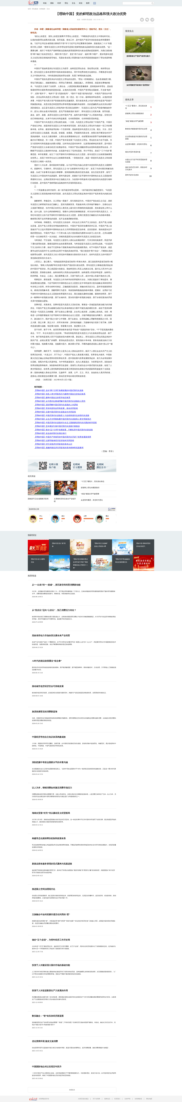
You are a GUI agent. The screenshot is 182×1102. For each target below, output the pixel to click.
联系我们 (117, 1099)
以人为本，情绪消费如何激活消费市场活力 (52, 787)
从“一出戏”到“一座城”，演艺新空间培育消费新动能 (56, 585)
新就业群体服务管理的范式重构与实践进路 (52, 864)
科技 (80, 3)
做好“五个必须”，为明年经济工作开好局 (51, 940)
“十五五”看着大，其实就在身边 (92, 481)
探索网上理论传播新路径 (90, 488)
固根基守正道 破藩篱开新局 (38, 499)
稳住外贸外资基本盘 (132, 152)
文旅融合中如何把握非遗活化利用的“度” (51, 914)
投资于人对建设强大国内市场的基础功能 (51, 965)
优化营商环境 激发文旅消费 (45, 1041)
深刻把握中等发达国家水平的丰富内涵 (50, 762)
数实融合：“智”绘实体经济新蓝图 (48, 1016)
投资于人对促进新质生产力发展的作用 (50, 990)
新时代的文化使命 (132, 175)
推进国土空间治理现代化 (43, 889)
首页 (29, 9)
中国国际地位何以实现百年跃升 (47, 1066)
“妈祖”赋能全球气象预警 (90, 494)
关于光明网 (96, 1099)
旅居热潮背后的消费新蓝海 (44, 711)
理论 (66, 3)
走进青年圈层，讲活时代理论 (92, 500)
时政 (45, 3)
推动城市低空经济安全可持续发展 (48, 686)
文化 (73, 3)
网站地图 (149, 1099)
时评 (59, 3)
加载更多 (72, 1090)
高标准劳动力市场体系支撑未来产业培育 (51, 635)
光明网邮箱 (138, 1099)
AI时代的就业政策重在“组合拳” (47, 661)
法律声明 (127, 1099)
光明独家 (42, 9)
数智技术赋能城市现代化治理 (136, 129)
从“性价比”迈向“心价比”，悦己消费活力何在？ (54, 610)
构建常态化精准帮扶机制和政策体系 (49, 838)
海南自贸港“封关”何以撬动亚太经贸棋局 (51, 813)
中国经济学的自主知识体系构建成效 (49, 737)
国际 (52, 3)
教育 (88, 3)
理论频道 (35, 9)
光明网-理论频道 (86, 19)
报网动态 (107, 1099)
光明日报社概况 (83, 1099)
